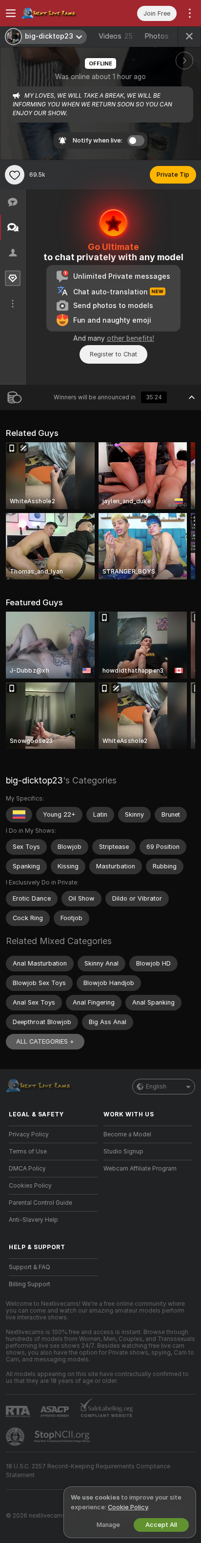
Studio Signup (123, 1151)
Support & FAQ (29, 1267)
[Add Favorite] (14, 175)
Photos (161, 36)
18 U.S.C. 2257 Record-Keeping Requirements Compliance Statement (88, 1471)
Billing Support (29, 1284)
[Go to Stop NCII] (63, 1436)
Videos (116, 36)
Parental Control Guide (40, 1202)
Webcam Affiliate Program (140, 1168)
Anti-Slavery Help (33, 1219)
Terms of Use (28, 1151)
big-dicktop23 (34, 780)
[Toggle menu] (10, 13)
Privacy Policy (29, 1134)
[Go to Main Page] (60, 13)
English (156, 1086)
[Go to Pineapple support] (16, 1436)
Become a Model (127, 1134)
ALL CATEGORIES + (45, 1041)
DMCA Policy (27, 1168)
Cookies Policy (30, 1185)
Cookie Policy (128, 1507)
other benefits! (130, 338)
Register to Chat (113, 354)
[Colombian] (19, 815)
